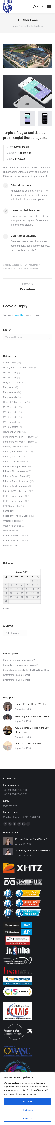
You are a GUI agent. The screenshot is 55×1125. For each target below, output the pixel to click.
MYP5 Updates (10, 427)
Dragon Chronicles (12, 382)
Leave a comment (30, 269)
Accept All (27, 1101)
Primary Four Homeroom (15, 451)
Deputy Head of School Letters (18, 367)
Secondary (8, 511)
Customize (27, 1110)
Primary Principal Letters (15, 466)
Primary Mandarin (12, 456)
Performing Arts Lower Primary (18, 436)
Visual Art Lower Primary (15, 535)
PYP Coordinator (11, 506)
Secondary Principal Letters (17, 515)
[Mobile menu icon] (49, 6)
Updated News (10, 530)
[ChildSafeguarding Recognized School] (17, 984)
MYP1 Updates (10, 407)
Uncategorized (10, 520)
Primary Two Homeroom (15, 486)
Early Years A (10, 392)
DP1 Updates (9, 372)
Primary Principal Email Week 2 (19, 660)
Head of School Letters (14, 402)
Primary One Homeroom (15, 461)
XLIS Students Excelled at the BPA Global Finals (27, 670)
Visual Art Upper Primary (15, 540)
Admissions (17, 265)
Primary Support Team (14, 476)
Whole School (10, 545)
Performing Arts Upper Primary (18, 441)
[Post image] (7, 706)
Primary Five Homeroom (15, 446)
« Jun (6, 608)
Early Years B (10, 397)
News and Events (12, 431)
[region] (27, 1098)
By (31, 265)
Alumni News (9, 362)
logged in (19, 315)
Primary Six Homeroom (15, 471)
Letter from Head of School (16, 675)
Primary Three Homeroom (16, 481)
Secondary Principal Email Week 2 (20, 665)
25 (11, 597)
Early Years (9, 387)
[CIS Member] (17, 995)
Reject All (27, 1118)
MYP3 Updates (10, 417)
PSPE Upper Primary (13, 501)
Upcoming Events (12, 525)
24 (6, 597)
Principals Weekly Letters (15, 491)
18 (11, 593)
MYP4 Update (10, 422)
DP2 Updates (9, 377)
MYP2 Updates (10, 412)
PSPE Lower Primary (13, 496)
